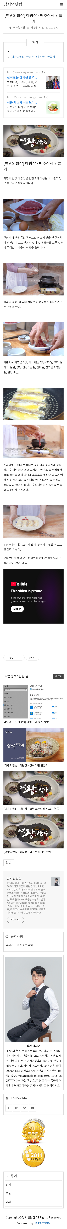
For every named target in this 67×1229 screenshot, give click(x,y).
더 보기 (58, 676)
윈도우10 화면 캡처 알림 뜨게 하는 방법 (26, 722)
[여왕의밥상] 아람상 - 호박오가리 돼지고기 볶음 (31, 808)
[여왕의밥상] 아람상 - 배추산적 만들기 (32, 57)
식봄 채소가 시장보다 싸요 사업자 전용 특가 (22, 103)
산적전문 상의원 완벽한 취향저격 (22, 78)
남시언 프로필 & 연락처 (19, 945)
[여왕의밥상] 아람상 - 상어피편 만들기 (25, 765)
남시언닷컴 (14, 878)
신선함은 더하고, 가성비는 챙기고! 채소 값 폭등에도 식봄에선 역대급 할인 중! (23, 109)
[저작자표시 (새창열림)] (40, 657)
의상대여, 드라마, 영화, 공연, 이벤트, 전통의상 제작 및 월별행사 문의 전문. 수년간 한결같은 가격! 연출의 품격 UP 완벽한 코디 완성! (23, 84)
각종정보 (35, 27)
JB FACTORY (42, 1223)
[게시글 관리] (21, 657)
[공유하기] (16, 657)
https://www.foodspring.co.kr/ (24, 97)
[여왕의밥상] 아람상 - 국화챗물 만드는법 (27, 852)
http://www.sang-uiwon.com (23, 72)
